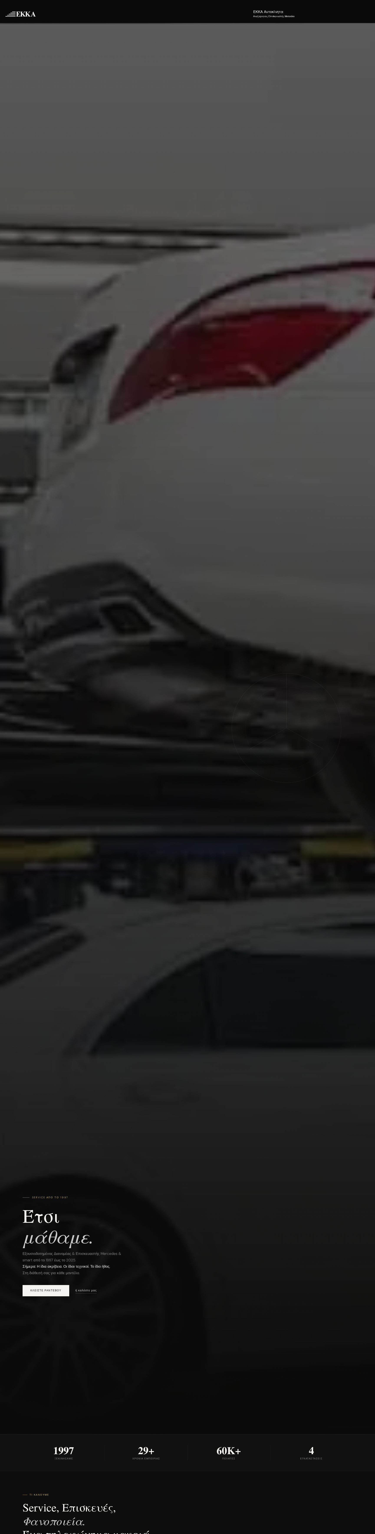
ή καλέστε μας (86, 1290)
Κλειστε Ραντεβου (45, 1290)
